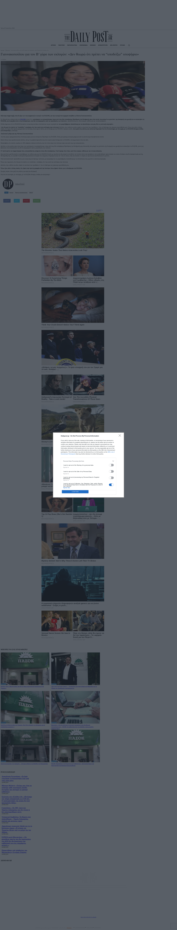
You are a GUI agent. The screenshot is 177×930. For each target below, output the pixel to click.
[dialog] (88, 465)
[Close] (120, 436)
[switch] (111, 465)
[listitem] (88, 461)
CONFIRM (75, 491)
